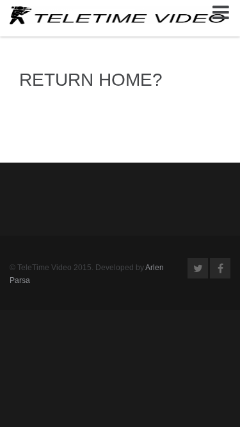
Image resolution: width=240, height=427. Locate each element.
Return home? (91, 80)
